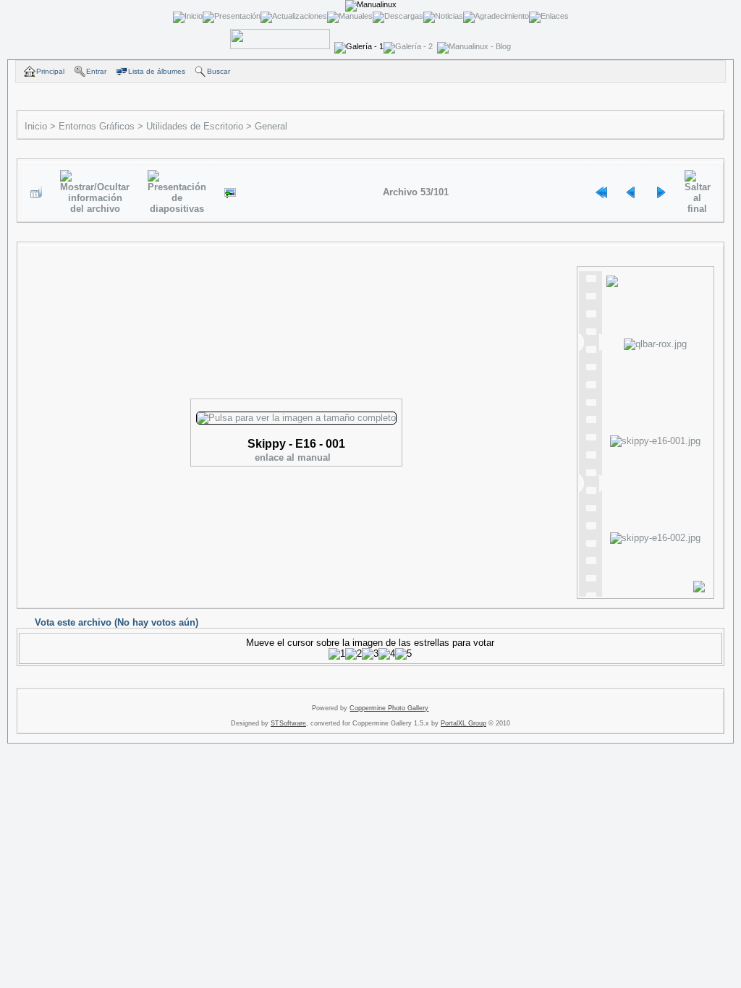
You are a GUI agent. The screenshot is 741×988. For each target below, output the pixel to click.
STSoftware (288, 723)
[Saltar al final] (697, 192)
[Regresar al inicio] (601, 192)
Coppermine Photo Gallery (389, 708)
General (271, 126)
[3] (370, 654)
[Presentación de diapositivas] (176, 192)
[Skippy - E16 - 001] (230, 192)
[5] (403, 654)
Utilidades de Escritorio (194, 126)
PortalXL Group (463, 723)
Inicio (36, 126)
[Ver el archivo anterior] (631, 192)
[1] (337, 654)
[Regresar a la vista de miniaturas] (36, 192)
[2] (353, 654)
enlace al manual (293, 457)
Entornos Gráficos (97, 126)
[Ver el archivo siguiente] (661, 192)
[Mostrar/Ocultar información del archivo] (95, 192)
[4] (386, 654)
